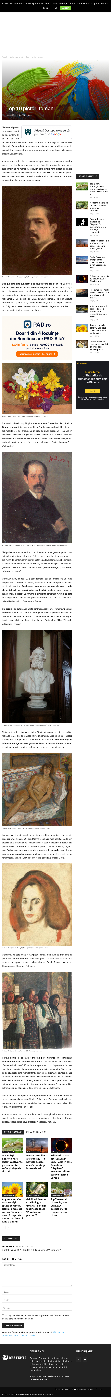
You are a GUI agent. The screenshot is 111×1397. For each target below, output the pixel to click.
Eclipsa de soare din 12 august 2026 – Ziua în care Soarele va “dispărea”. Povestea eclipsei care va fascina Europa (61, 1166)
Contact (99, 1389)
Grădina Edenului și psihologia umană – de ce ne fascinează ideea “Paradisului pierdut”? (36, 1207)
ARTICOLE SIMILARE (13, 1132)
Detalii (54, 8)
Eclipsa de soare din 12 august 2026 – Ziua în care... (99, 279)
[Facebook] (78, 1359)
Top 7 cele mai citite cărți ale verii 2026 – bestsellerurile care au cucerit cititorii (59, 1207)
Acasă (4, 57)
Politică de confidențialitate (83, 1389)
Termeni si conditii (62, 1389)
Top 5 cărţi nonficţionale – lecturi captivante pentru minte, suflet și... (99, 189)
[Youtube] (85, 1359)
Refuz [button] (45, 8)
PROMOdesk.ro (40, 1379)
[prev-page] (4, 1227)
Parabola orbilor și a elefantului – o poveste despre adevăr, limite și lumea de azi (37, 1162)
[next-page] (8, 1227)
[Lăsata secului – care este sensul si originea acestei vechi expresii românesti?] (82, 344)
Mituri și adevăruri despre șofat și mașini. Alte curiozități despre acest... (98, 311)
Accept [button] (65, 8)
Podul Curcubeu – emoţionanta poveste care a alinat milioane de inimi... (98, 262)
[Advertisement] (55, 34)
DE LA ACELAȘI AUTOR (36, 1132)
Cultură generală (16, 57)
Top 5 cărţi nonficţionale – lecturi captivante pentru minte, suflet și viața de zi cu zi (12, 1163)
